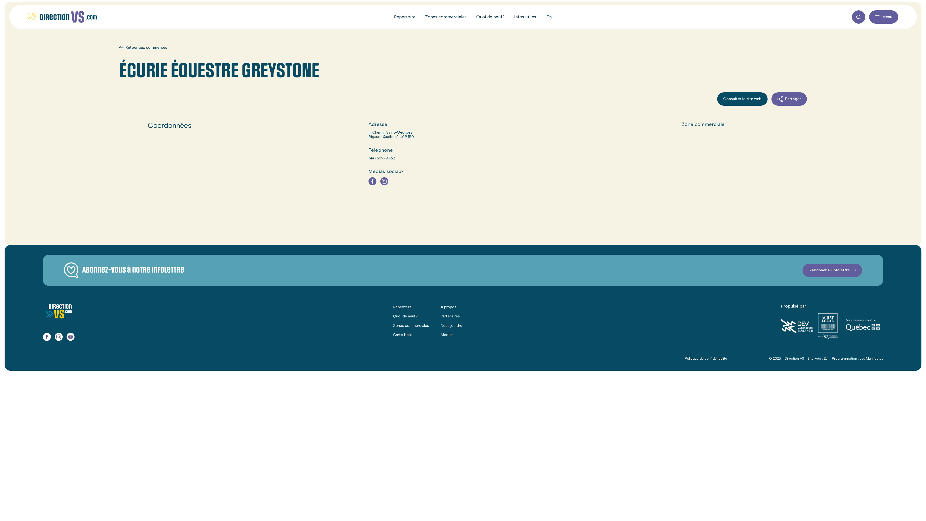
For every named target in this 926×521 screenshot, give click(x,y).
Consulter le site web (742, 98)
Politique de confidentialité (706, 358)
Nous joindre (451, 325)
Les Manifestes (871, 358)
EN (549, 17)
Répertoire (404, 17)
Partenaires (450, 316)
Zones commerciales (446, 17)
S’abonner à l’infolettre (829, 270)
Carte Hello (403, 334)
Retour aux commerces (146, 47)
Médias (447, 334)
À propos (448, 307)
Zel (826, 358)
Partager (793, 98)
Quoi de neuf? (490, 17)
